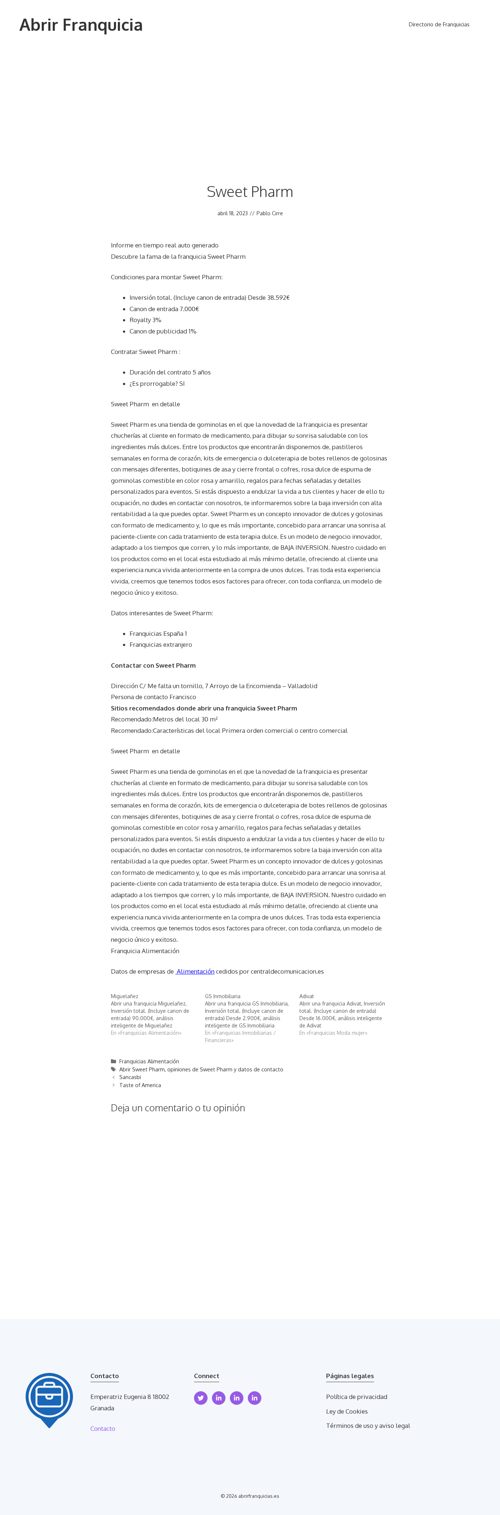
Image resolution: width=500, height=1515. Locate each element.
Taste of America (140, 1085)
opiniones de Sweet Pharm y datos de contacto (225, 1069)
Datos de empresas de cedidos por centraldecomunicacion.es (217, 971)
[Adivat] (346, 1015)
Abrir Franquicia (81, 24)
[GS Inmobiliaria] (252, 1018)
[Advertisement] (250, 104)
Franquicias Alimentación (149, 1061)
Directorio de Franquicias (439, 24)
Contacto (102, 1428)
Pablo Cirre (270, 213)
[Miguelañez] (158, 1015)
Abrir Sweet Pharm (142, 1069)
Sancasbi (130, 1077)
